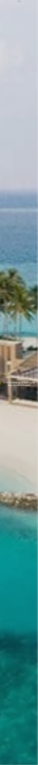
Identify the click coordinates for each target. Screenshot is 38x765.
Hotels (17, 379)
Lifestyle (20, 379)
